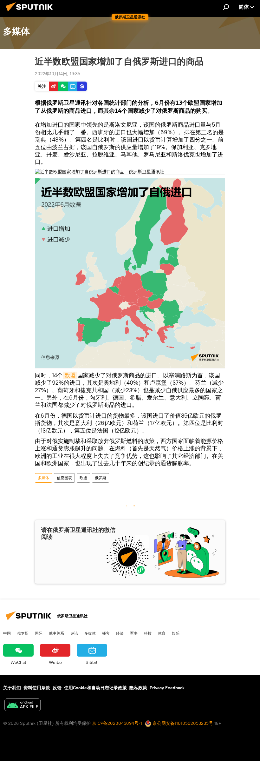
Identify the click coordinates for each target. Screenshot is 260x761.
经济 (120, 633)
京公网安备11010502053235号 (182, 723)
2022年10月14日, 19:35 (57, 73)
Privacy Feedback (167, 688)
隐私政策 (138, 688)
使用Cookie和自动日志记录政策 (95, 688)
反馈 (57, 688)
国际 (38, 633)
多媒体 (43, 477)
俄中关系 (56, 633)
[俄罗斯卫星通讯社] (31, 12)
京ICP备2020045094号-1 (117, 723)
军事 (134, 633)
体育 (162, 633)
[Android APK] (22, 705)
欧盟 (70, 375)
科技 (148, 633)
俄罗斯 (100, 477)
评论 (74, 633)
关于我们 (12, 688)
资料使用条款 (36, 688)
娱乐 (175, 633)
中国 (7, 633)
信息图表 (64, 477)
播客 (106, 633)
